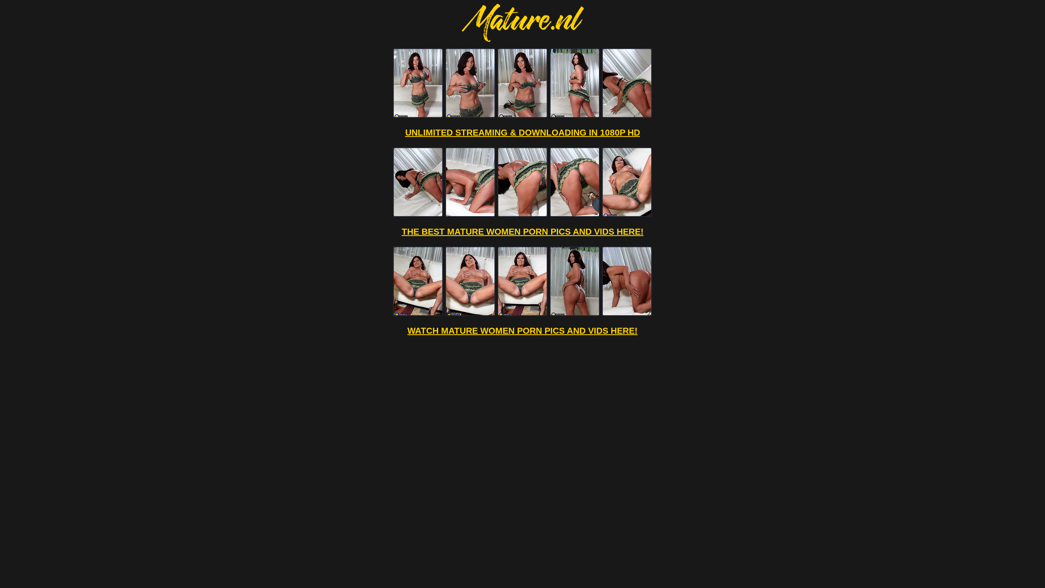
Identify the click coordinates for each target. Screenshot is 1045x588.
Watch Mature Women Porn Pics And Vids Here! (522, 331)
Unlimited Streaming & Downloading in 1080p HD (522, 132)
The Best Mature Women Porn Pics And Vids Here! (523, 232)
